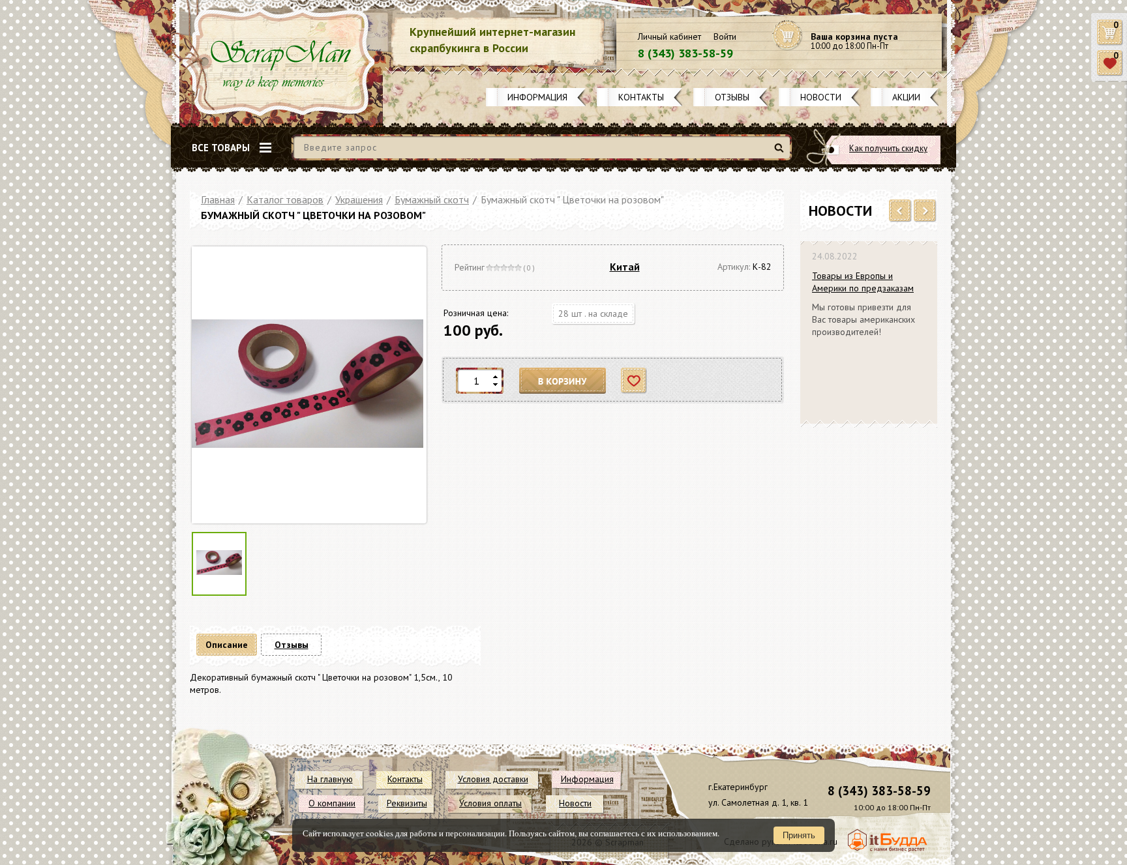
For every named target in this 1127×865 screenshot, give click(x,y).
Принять (799, 835)
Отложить (634, 381)
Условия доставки (493, 779)
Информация (537, 97)
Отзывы (732, 97)
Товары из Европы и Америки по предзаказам (863, 282)
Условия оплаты (490, 803)
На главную (330, 779)
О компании (331, 803)
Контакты (641, 97)
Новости (820, 97)
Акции (906, 97)
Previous (900, 211)
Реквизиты (407, 803)
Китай (625, 266)
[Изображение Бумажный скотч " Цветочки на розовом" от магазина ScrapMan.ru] (307, 384)
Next (925, 211)
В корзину (563, 381)
